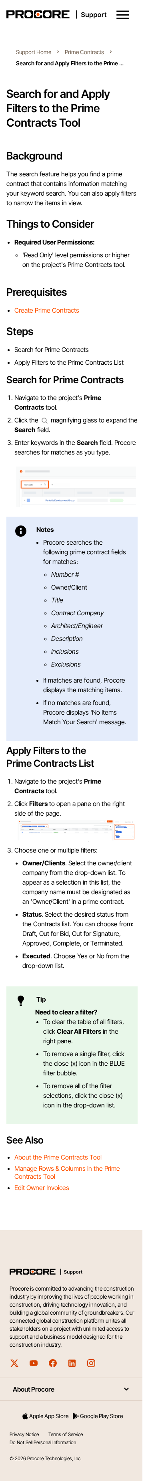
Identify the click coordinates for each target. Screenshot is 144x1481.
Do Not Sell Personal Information (43, 1442)
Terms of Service (65, 1434)
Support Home (33, 51)
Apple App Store (48, 1415)
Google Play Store (101, 1415)
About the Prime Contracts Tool (58, 1157)
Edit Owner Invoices (41, 1188)
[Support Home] (70, 14)
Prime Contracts (84, 51)
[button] (122, 14)
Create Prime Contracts (46, 310)
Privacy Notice (24, 1434)
